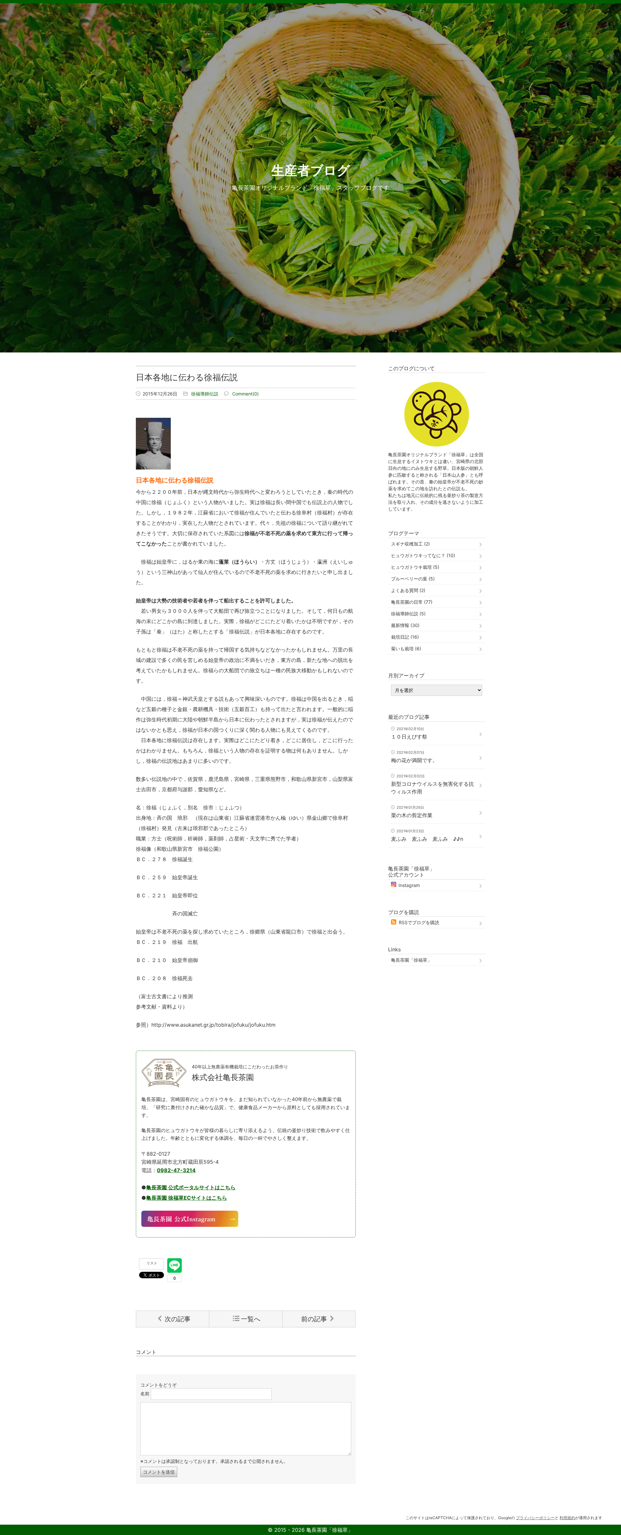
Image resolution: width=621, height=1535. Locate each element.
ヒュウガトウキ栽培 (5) (415, 567)
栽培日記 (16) (405, 637)
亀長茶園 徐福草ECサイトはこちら (186, 1197)
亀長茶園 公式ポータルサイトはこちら (190, 1187)
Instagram (409, 885)
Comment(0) (245, 393)
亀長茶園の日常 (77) (411, 602)
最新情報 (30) (405, 625)
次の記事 (178, 1319)
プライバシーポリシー (535, 1517)
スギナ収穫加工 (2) (410, 543)
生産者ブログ (310, 170)
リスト (152, 1263)
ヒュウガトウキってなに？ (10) (423, 555)
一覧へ (250, 1319)
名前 (144, 1393)
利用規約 (567, 1517)
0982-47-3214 (176, 1170)
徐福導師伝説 (204, 393)
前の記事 (314, 1319)
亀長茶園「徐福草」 (411, 960)
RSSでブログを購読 (419, 922)
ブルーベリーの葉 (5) (413, 578)
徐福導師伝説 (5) (408, 613)
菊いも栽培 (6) (406, 648)
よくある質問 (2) (408, 590)
